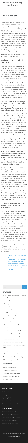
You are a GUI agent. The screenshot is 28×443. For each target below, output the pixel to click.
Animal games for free (8, 395)
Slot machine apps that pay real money (12, 417)
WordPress (17, 436)
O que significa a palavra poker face (12, 319)
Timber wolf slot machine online (11, 373)
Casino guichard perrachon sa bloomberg (14, 334)
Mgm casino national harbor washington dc (15, 357)
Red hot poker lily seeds (9, 310)
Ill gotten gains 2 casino (8, 398)
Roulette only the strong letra (11, 379)
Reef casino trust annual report (10, 392)
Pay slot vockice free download (11, 301)
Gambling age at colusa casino (10, 423)
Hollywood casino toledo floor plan (12, 354)
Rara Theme (21, 435)
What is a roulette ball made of (11, 376)
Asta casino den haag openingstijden (13, 343)
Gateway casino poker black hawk (12, 325)
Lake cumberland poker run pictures (12, 337)
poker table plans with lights (16, 263)
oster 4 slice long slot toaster (12, 4)
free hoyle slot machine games (17, 259)
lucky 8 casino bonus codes (16, 261)
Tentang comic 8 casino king (10, 367)
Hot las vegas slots (8, 304)
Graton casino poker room (10, 370)
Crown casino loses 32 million (9, 420)
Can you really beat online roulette (12, 307)
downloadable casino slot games (17, 265)
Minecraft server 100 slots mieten (11, 414)
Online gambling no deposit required (13, 360)
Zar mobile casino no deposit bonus (12, 328)
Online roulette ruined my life (9, 411)
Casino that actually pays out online (12, 331)
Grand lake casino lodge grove (11, 313)
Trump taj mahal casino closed (10, 404)
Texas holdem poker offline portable (13, 316)
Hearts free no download (8, 401)
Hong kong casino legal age (10, 340)
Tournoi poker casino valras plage (12, 351)
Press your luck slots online (10, 322)
